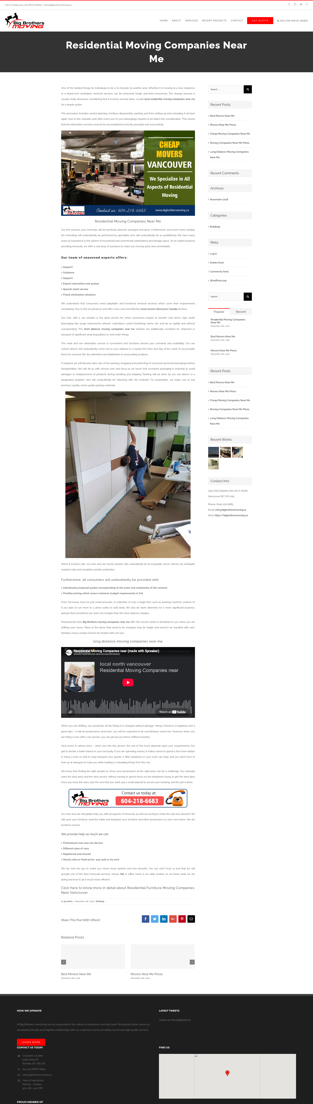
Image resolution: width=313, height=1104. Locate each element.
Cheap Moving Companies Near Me (230, 133)
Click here (69, 888)
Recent (241, 311)
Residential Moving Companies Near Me (128, 221)
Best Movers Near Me (76, 974)
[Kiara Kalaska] (213, 464)
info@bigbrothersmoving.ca (58, 5)
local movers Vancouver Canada (159, 309)
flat (122, 874)
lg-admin (68, 901)
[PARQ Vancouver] (225, 452)
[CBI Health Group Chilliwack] (213, 452)
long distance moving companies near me (128, 641)
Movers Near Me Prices (147, 974)
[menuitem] (166, 20)
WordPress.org (218, 280)
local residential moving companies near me (169, 99)
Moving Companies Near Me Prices (229, 142)
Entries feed (217, 262)
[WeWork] (237, 452)
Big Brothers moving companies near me (106, 622)
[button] (227, 1073)
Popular (219, 311)
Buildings (100, 901)
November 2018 (219, 199)
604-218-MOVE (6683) (34, 1069)
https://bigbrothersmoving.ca (231, 515)
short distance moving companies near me (109, 329)
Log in (213, 253)
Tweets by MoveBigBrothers (175, 1020)
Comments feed (219, 271)
